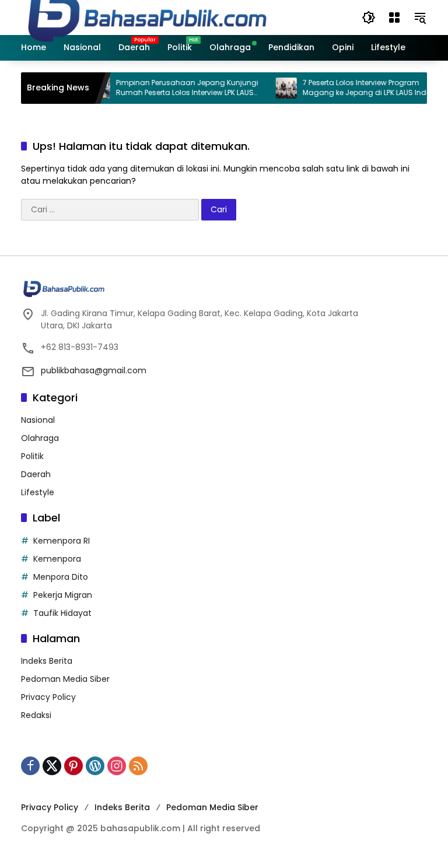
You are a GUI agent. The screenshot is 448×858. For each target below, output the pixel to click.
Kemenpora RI (61, 541)
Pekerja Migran (62, 595)
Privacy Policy (48, 697)
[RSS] (138, 766)
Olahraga (40, 438)
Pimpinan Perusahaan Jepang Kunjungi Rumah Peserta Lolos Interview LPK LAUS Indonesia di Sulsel (178, 88)
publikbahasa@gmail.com (93, 370)
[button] (369, 17)
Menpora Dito (60, 577)
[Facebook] (30, 766)
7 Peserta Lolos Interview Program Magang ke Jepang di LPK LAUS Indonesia (368, 87)
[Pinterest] (73, 766)
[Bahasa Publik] (147, 17)
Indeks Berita (46, 661)
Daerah (36, 474)
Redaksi (36, 715)
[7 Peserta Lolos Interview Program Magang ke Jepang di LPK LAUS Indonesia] (277, 88)
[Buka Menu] (394, 17)
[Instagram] (116, 766)
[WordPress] (95, 766)
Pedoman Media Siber (65, 679)
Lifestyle (37, 492)
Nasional (38, 420)
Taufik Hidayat (62, 613)
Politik (32, 456)
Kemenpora (57, 559)
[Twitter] (52, 766)
